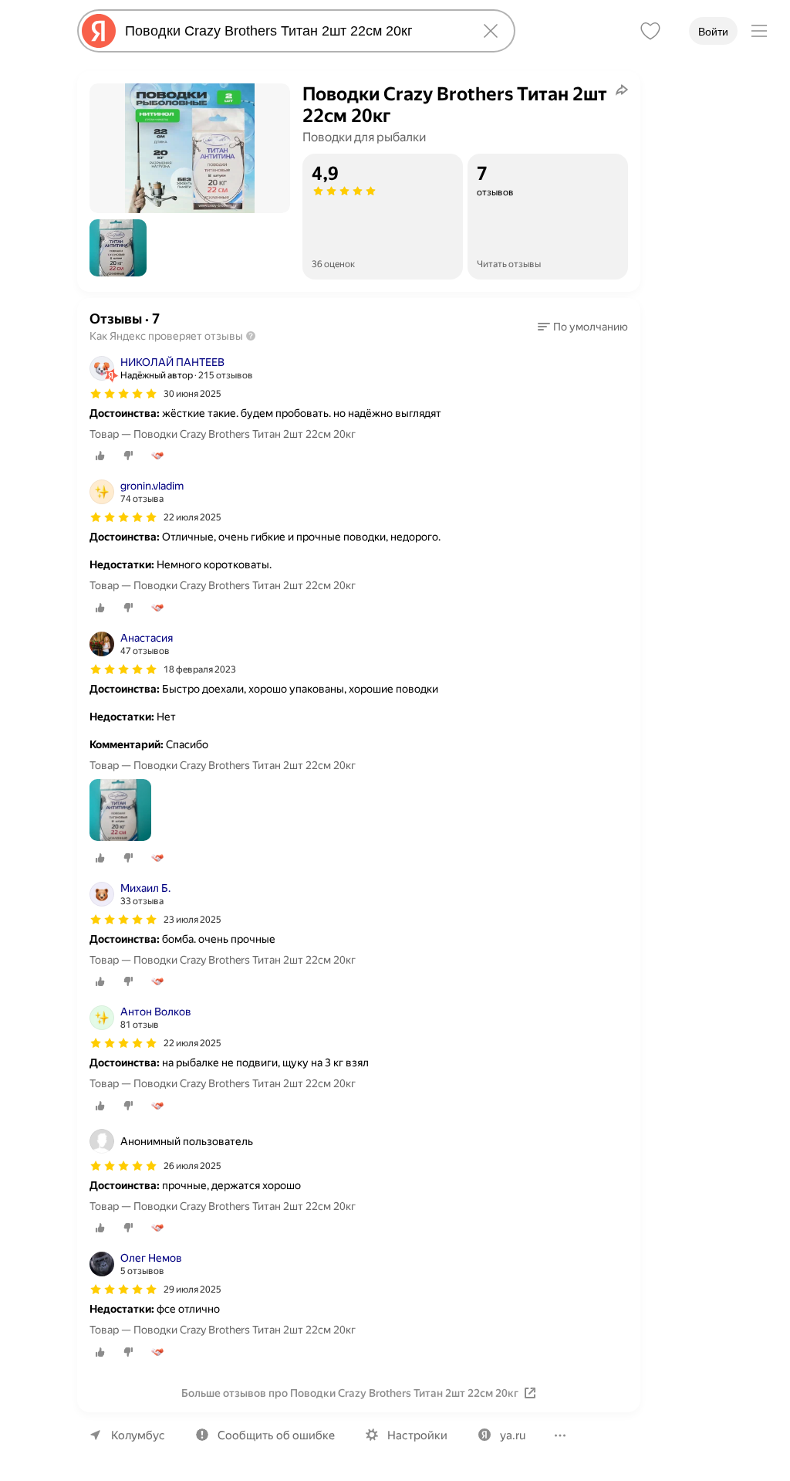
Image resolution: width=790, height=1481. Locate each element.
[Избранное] (650, 31)
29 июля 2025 (192, 1289)
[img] (123, 394)
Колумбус (138, 1435)
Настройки (417, 1435)
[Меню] (759, 30)
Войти (713, 31)
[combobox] (293, 31)
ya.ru (512, 1435)
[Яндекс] (99, 31)
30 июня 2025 (192, 393)
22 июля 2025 (192, 517)
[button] (118, 247)
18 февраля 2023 (200, 669)
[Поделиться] (622, 89)
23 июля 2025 (192, 919)
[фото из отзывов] (120, 811)
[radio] (100, 455)
